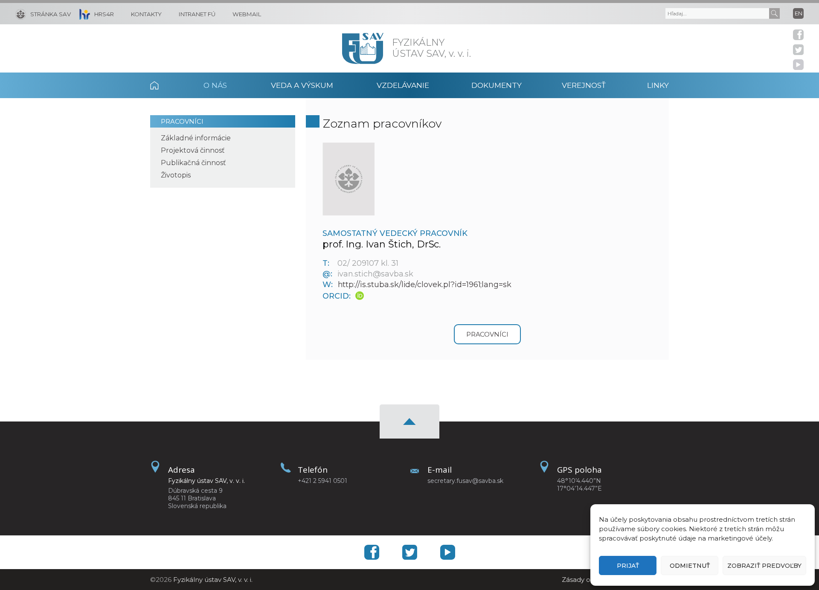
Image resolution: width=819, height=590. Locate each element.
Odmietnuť (690, 566)
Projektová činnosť (193, 150)
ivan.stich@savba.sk (375, 274)
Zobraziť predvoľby (764, 566)
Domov (165, 85)
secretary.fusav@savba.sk (465, 481)
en (798, 13)
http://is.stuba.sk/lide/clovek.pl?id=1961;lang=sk (425, 284)
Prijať (628, 566)
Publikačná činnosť (193, 163)
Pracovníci (182, 121)
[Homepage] (362, 48)
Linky (658, 85)
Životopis (176, 175)
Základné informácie (196, 138)
